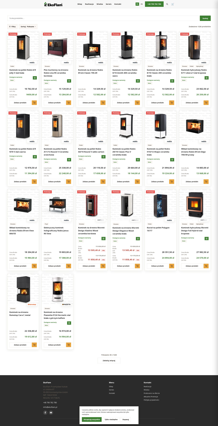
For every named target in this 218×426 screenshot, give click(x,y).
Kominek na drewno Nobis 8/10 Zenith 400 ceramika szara (125, 73)
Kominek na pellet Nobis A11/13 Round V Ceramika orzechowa (56, 151)
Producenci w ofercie (152, 393)
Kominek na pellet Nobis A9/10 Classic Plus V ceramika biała (124, 151)
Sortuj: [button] (28, 26)
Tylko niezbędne (111, 419)
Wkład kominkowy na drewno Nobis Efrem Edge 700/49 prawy (193, 151)
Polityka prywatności (151, 400)
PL (137, 4)
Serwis (108, 4)
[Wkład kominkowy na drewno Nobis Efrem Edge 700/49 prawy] (195, 126)
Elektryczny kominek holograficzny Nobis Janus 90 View (56, 230)
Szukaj (205, 18)
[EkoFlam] (53, 4)
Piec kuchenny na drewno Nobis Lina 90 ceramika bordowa (56, 73)
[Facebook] (45, 412)
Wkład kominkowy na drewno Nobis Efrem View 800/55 (21, 230)
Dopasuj (126, 419)
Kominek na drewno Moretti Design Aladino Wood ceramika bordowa (91, 230)
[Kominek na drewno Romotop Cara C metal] (23, 289)
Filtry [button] (12, 26)
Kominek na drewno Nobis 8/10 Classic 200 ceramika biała (159, 73)
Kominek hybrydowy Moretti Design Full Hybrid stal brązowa (194, 230)
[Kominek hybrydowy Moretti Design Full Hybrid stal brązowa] (195, 205)
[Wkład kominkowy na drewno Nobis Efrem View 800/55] (23, 205)
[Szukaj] (167, 4)
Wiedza (100, 4)
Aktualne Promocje (151, 397)
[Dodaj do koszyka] (34, 102)
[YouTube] (51, 412)
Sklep (79, 4)
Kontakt (117, 4)
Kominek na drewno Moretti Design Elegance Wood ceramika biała (126, 230)
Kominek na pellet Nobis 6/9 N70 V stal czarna (22, 150)
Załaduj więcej (109, 360)
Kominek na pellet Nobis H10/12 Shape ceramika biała (158, 151)
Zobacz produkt (20, 103)
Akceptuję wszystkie (92, 419)
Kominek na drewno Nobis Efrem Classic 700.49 (90, 71)
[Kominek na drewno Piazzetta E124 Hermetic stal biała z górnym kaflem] (57, 289)
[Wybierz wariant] (35, 77)
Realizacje (89, 4)
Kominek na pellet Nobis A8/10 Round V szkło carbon (91, 150)
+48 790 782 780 (154, 4)
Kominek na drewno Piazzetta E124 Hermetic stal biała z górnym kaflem (57, 315)
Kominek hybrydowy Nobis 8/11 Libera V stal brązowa (194, 71)
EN (142, 4)
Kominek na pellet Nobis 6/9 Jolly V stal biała (22, 71)
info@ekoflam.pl (50, 407)
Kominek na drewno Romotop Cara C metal (19, 313)
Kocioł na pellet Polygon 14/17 (158, 229)
